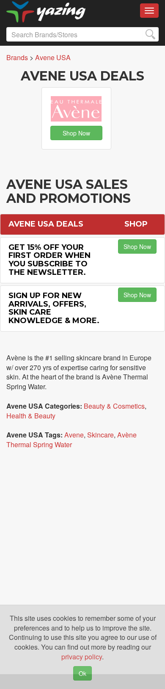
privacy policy (81, 656)
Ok (82, 673)
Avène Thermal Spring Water (71, 439)
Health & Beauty (30, 416)
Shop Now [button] (76, 133)
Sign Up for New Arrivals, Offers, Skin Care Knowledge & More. (53, 308)
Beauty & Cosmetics (114, 406)
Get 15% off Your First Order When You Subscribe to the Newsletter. (49, 260)
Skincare (100, 435)
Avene (74, 435)
